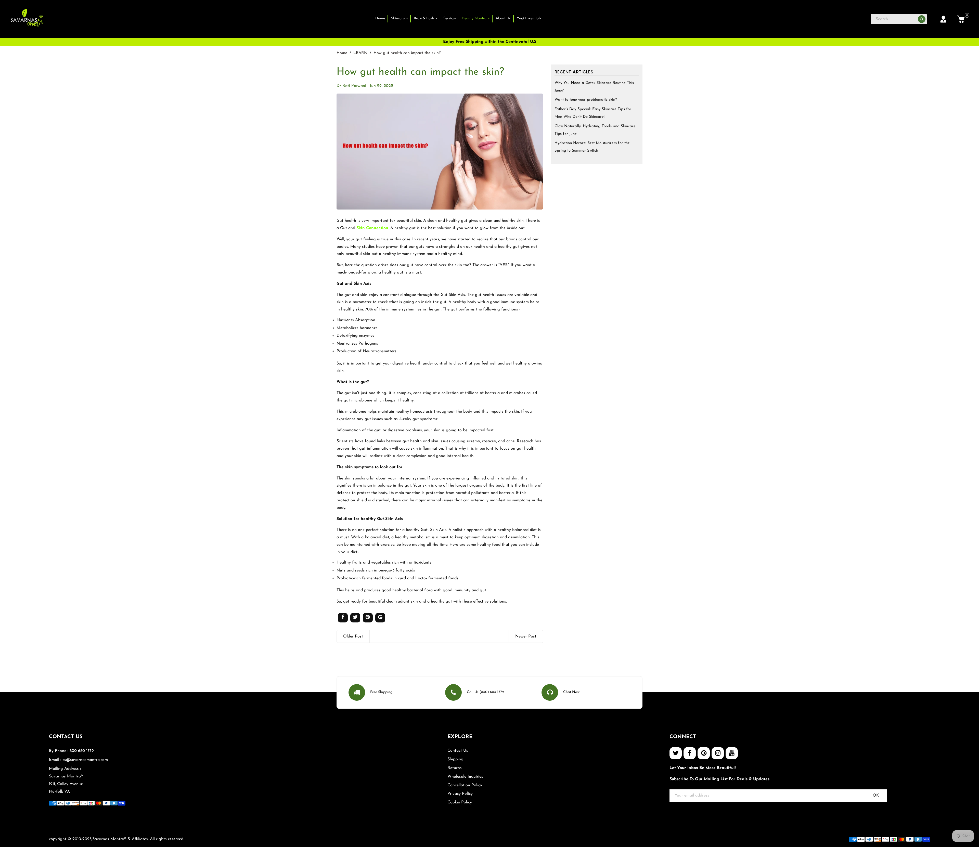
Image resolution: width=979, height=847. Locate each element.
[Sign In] (943, 19)
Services (449, 18)
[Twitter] (675, 753)
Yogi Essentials (529, 18)
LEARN (360, 53)
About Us (503, 18)
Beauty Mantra (474, 18)
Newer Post (525, 636)
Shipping (455, 759)
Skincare (398, 18)
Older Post (353, 636)
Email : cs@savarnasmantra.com (78, 760)
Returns (454, 768)
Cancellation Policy (464, 785)
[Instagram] (718, 753)
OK (876, 795)
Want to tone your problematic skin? (586, 100)
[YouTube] (732, 753)
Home (380, 18)
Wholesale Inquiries (465, 777)
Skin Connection (372, 228)
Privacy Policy (460, 794)
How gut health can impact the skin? (420, 72)
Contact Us (457, 751)
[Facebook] (690, 753)
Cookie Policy (459, 802)
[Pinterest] (704, 753)
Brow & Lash (424, 18)
